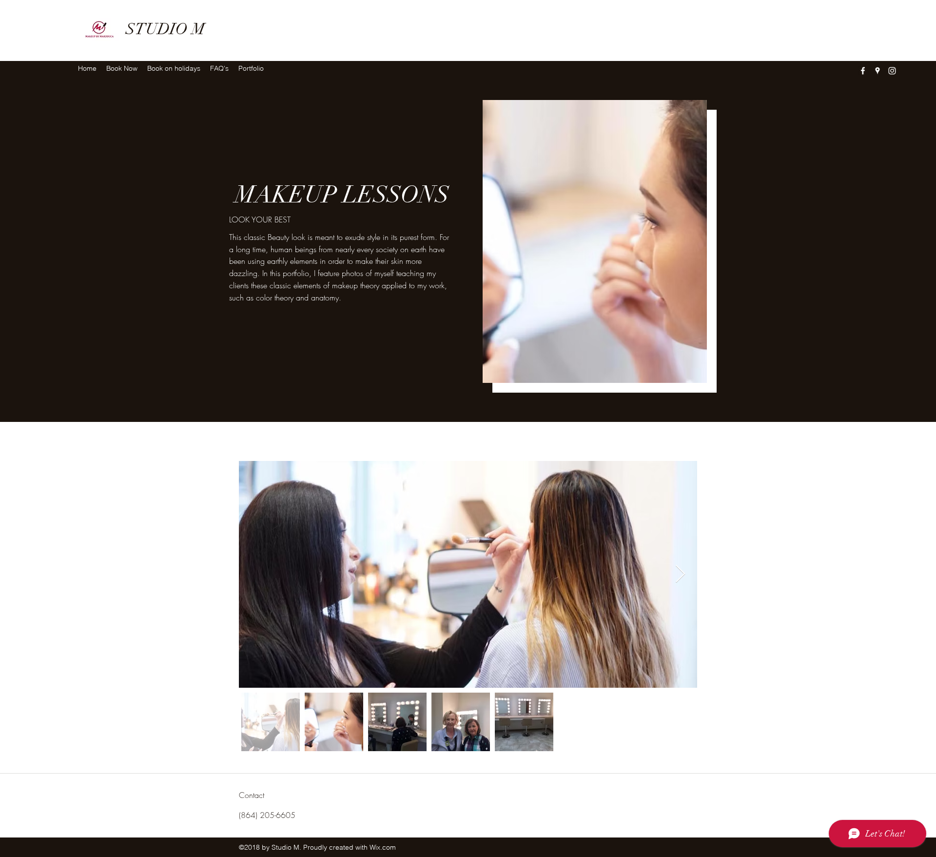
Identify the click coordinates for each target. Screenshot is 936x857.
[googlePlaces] (877, 71)
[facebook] (863, 71)
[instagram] (892, 71)
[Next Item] (680, 574)
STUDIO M (165, 29)
